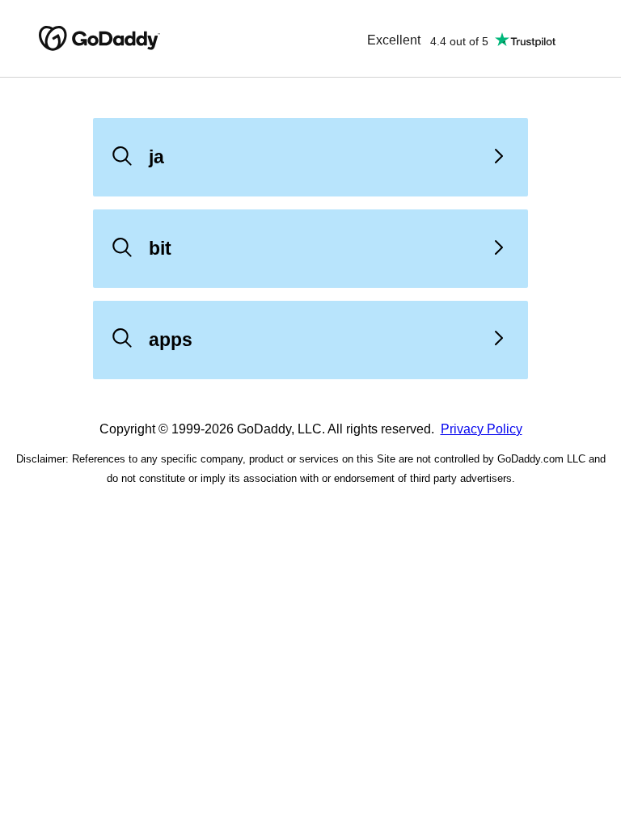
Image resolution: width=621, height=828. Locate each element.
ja (156, 156)
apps (170, 339)
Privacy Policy (481, 429)
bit (160, 248)
